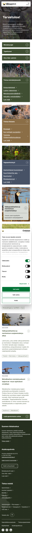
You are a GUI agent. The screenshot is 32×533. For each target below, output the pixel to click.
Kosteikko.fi (25, 507)
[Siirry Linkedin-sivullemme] (11, 530)
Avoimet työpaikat (7, 490)
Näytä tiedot (23, 283)
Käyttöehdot (5, 525)
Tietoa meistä (5, 441)
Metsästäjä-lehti (6, 507)
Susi (22, 308)
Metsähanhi (14, 410)
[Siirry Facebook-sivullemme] (3, 530)
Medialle (4, 493)
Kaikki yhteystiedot (9, 466)
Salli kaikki (16, 289)
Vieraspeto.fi (16, 507)
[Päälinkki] (27, 162)
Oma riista (4, 509)
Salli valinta (16, 295)
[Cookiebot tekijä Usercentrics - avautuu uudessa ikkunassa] (23, 231)
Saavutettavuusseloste (8, 522)
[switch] (27, 266)
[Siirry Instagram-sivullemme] (7, 530)
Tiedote (5, 324)
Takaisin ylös (5, 515)
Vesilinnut (6, 410)
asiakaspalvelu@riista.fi (8, 457)
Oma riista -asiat (6, 473)
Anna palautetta (6, 498)
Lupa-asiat (5, 476)
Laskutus (4, 495)
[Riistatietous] (27, 121)
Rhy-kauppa (15, 504)
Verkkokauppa (6, 504)
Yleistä (5, 356)
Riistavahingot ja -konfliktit (11, 308)
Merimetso (12, 356)
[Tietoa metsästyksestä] (27, 80)
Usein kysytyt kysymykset (9, 460)
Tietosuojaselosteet (24, 522)
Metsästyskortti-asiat (8, 471)
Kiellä (16, 300)
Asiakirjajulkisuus (17, 525)
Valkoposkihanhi (23, 356)
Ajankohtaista (5, 488)
